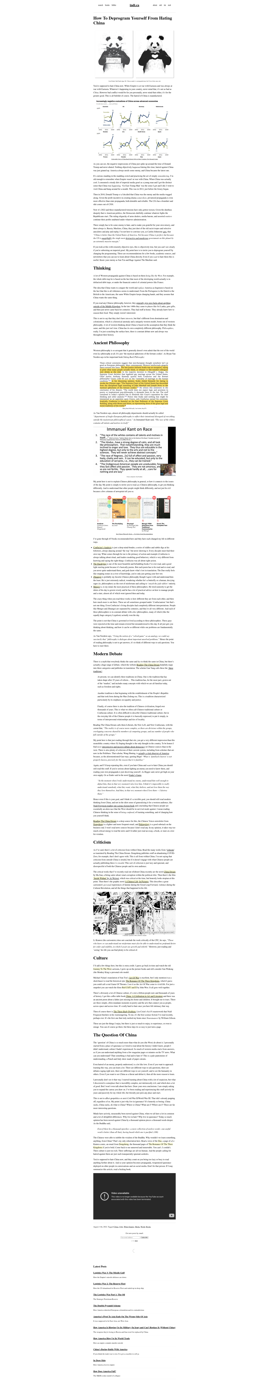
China (116, 1227)
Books (148, 1227)
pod (169, 5)
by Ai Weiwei (106, 878)
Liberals (170, 849)
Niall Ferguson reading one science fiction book (113, 805)
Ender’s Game (135, 775)
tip (165, 5)
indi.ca (134, 5)
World (143, 1227)
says (164, 231)
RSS (136, 1241)
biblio (114, 5)
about (155, 5)
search (100, 5)
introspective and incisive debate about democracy (123, 746)
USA (121, 1227)
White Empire (129, 1227)
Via (123, 81)
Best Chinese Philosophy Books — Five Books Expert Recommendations (134, 534)
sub (160, 5)
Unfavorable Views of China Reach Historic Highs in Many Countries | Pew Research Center (134, 159)
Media (137, 1227)
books (107, 5)
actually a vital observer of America (153, 753)
